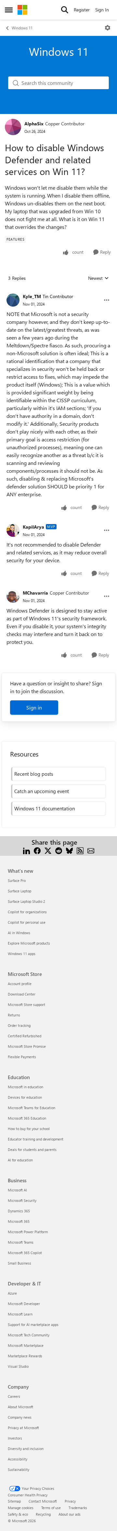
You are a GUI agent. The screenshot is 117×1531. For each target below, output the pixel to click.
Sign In (102, 10)
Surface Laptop (19, 890)
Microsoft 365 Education (27, 1118)
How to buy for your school (29, 1128)
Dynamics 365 (19, 1210)
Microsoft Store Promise (27, 1046)
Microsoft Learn (20, 1314)
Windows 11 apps (21, 953)
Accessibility (17, 1459)
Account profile (20, 983)
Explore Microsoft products (29, 943)
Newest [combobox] (98, 278)
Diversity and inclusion (26, 1448)
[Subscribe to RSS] (80, 850)
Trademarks (78, 1507)
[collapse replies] (58, 291)
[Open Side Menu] (9, 10)
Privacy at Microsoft (23, 1427)
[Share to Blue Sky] (69, 850)
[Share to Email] (90, 850)
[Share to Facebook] (37, 850)
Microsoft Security (22, 1200)
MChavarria (35, 593)
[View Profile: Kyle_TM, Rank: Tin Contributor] (13, 300)
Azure (12, 1293)
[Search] (65, 10)
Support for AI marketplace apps (33, 1324)
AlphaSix (34, 123)
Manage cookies (20, 1507)
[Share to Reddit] (58, 850)
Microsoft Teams (20, 1242)
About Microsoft (20, 1406)
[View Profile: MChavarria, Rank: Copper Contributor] (13, 596)
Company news (20, 1417)
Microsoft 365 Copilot (25, 1252)
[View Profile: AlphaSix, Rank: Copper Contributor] (13, 127)
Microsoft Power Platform (28, 1231)
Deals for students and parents (32, 1149)
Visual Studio (18, 1366)
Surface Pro (17, 880)
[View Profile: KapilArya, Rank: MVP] (13, 530)
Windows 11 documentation (44, 808)
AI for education (20, 1159)
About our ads (69, 1514)
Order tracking (19, 1025)
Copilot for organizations (27, 911)
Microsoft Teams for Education (31, 1107)
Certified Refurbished (24, 1035)
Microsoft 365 (19, 1221)
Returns (14, 1015)
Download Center (21, 994)
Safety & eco (18, 1514)
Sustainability (18, 1469)
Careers (14, 1396)
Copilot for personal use (27, 922)
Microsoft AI (17, 1190)
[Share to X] (48, 850)
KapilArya (33, 527)
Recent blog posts (33, 774)
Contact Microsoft (43, 1501)
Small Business (19, 1263)
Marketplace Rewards (25, 1355)
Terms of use (51, 1507)
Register (82, 10)
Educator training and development (35, 1139)
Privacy (70, 1501)
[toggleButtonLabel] (107, 27)
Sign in (34, 707)
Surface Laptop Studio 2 (26, 901)
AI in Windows (19, 932)
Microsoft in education (25, 1086)
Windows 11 (22, 27)
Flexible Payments (22, 1056)
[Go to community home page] (22, 10)
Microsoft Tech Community (28, 1334)
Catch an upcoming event (41, 791)
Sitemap (14, 1501)
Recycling (43, 1514)
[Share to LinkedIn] (26, 850)
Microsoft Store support (26, 1004)
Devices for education (25, 1097)
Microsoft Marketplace (26, 1345)
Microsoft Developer (24, 1303)
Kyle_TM (32, 296)
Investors (15, 1438)
